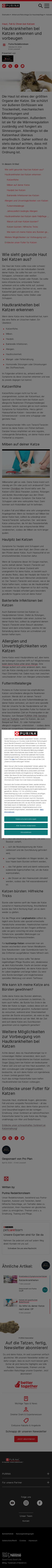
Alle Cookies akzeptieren (26, 826)
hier (13, 759)
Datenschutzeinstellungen (26, 819)
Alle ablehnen (26, 832)
